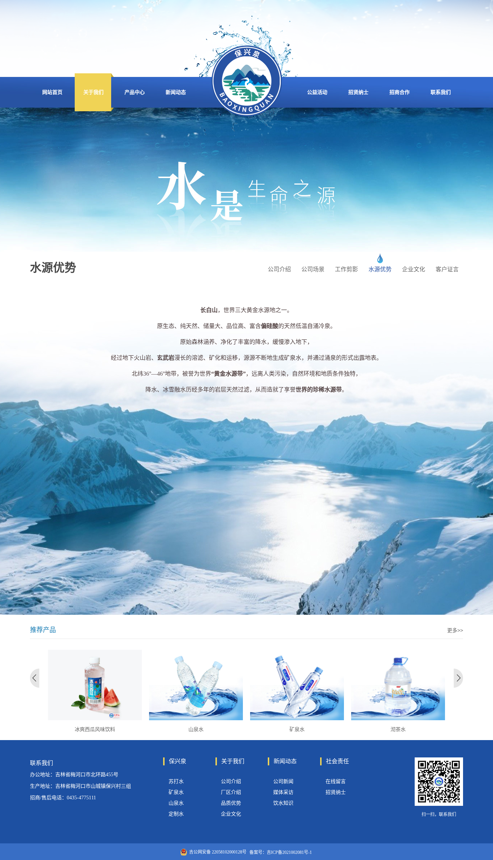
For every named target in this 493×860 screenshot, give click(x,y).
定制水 (176, 814)
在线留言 (336, 781)
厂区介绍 (231, 792)
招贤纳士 (336, 792)
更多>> (455, 630)
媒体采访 (283, 792)
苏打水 (176, 781)
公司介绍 (231, 781)
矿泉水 (176, 792)
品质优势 (231, 803)
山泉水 (176, 803)
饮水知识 (283, 803)
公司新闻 (283, 781)
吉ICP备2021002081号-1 (289, 852)
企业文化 (231, 814)
